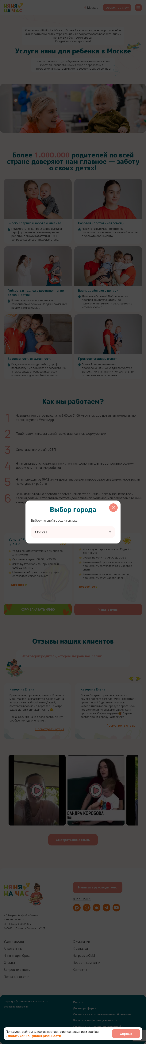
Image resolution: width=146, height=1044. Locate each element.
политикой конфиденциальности (34, 1036)
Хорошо (126, 1034)
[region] (73, 522)
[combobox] (73, 532)
